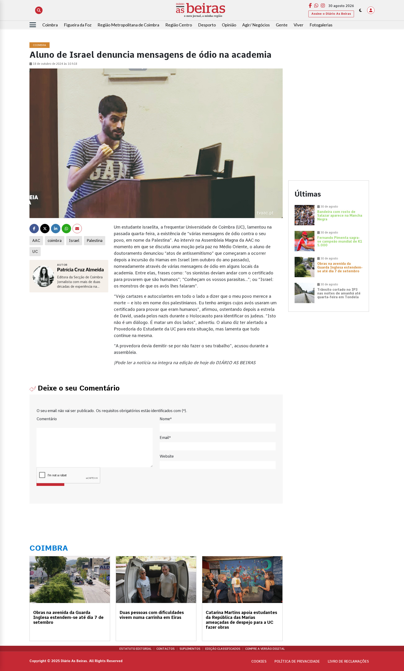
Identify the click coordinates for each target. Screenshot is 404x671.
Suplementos (190, 648)
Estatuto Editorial (135, 648)
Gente (282, 24)
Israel (74, 240)
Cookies (259, 661)
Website (167, 456)
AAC (36, 240)
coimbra (54, 240)
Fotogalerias (321, 24)
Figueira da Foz (77, 24)
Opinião (229, 24)
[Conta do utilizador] (371, 10)
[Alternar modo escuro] (360, 10)
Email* (165, 437)
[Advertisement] (328, 75)
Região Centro (178, 24)
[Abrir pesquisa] (39, 10)
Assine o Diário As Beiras (331, 13)
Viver (298, 24)
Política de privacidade (297, 661)
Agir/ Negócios (256, 24)
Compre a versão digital (265, 648)
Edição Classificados (222, 648)
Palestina (94, 240)
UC (35, 251)
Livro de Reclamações (348, 661)
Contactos (165, 648)
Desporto (207, 24)
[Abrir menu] (32, 24)
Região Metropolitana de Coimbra (128, 24)
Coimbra (50, 24)
